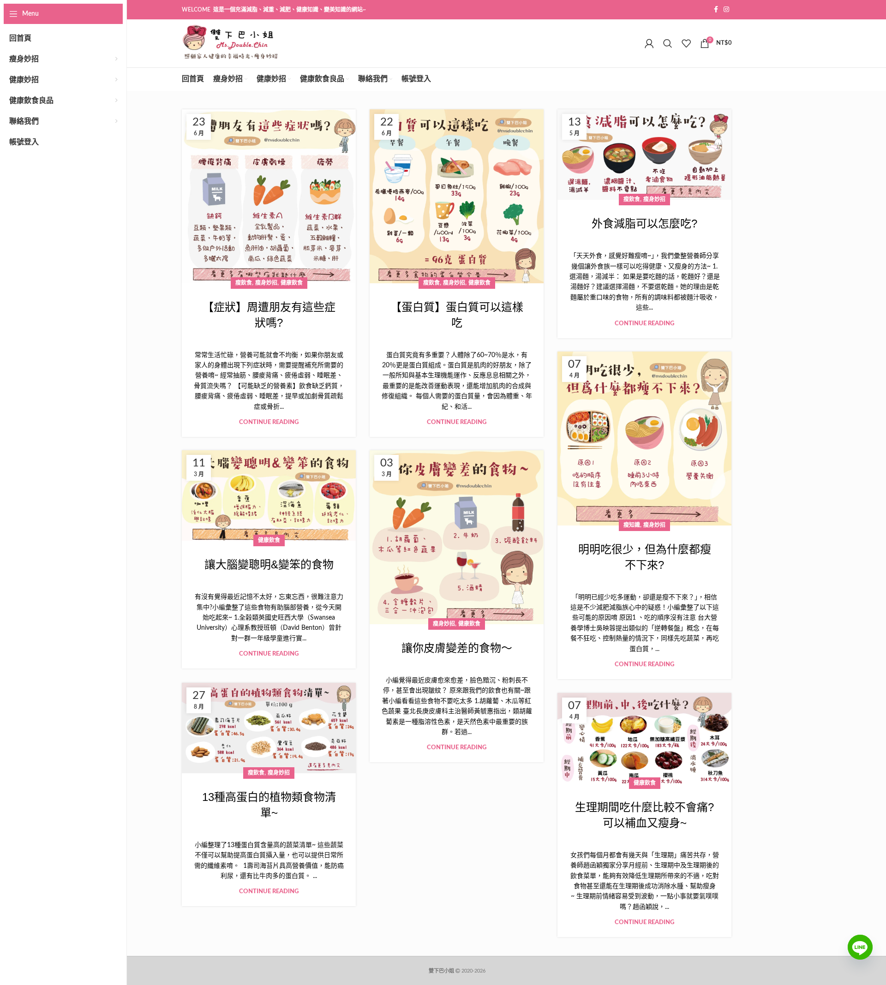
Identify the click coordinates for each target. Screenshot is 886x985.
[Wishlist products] (686, 43)
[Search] (668, 43)
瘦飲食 (243, 283)
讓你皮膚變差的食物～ (456, 648)
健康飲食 (292, 283)
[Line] (860, 954)
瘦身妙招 (266, 283)
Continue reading (269, 422)
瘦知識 (631, 525)
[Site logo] (230, 43)
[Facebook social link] (716, 9)
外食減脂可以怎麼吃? (644, 223)
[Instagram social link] (726, 9)
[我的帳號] (649, 43)
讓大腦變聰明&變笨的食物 (269, 564)
